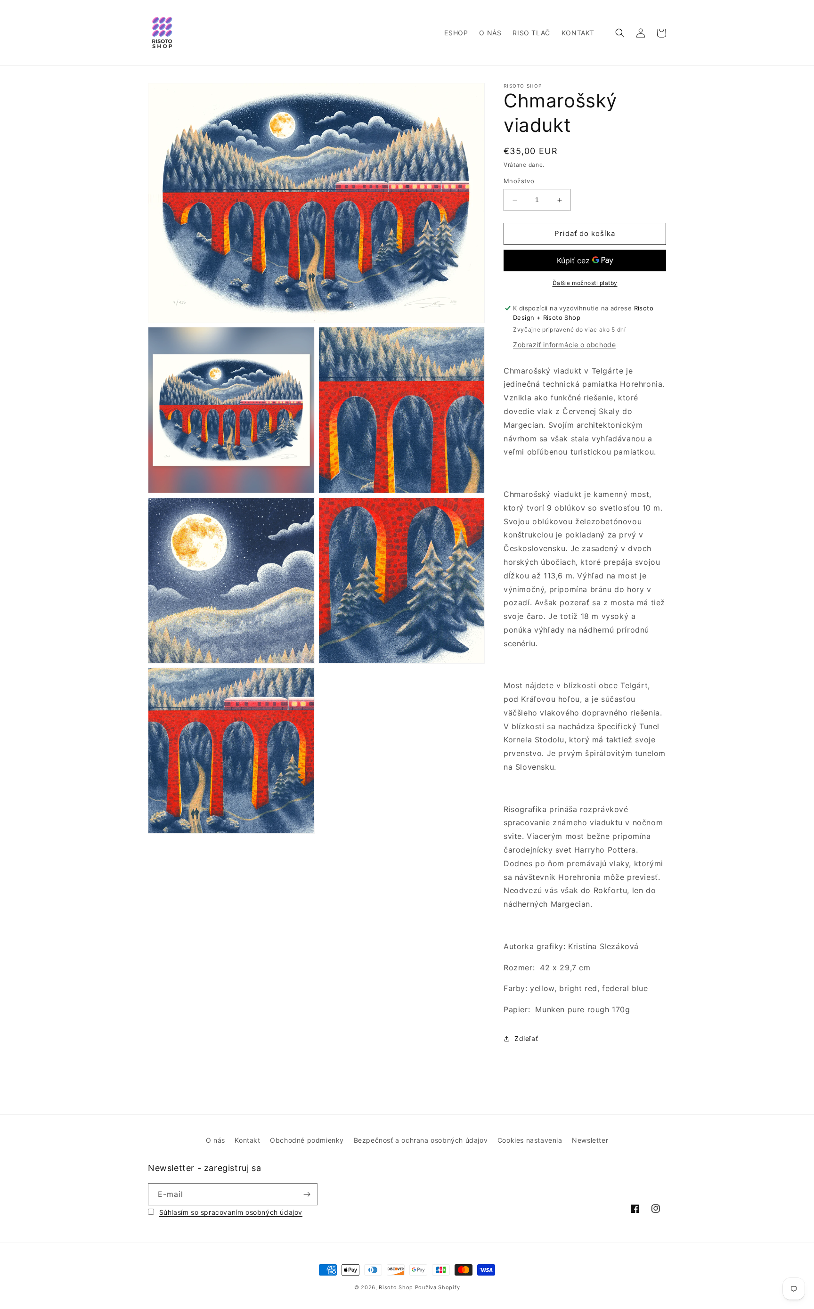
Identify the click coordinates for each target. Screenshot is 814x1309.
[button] (620, 33)
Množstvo (519, 181)
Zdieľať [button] (526, 1038)
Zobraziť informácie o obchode (564, 345)
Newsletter (590, 1140)
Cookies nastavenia (529, 1140)
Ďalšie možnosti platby (585, 282)
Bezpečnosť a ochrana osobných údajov (421, 1140)
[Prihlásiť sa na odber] (306, 1194)
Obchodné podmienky (307, 1140)
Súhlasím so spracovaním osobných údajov (230, 1212)
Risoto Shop (396, 1287)
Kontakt (247, 1140)
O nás (215, 1140)
